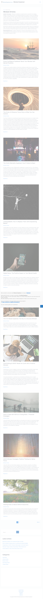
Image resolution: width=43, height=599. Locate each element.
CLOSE (42, 306)
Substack (28, 292)
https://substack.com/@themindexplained (11, 302)
